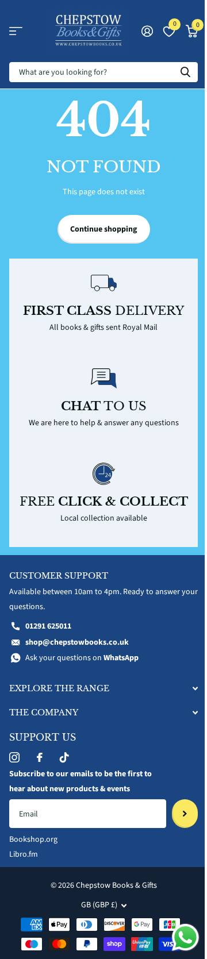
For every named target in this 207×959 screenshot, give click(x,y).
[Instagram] (14, 757)
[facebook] (40, 757)
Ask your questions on (82, 658)
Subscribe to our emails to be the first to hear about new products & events (80, 781)
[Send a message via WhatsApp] (185, 937)
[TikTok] (64, 757)
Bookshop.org (33, 839)
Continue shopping (103, 229)
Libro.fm (23, 854)
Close (103, 688)
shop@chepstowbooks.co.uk (77, 642)
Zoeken (185, 72)
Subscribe (185, 813)
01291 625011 (48, 626)
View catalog (15, 31)
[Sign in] (147, 31)
